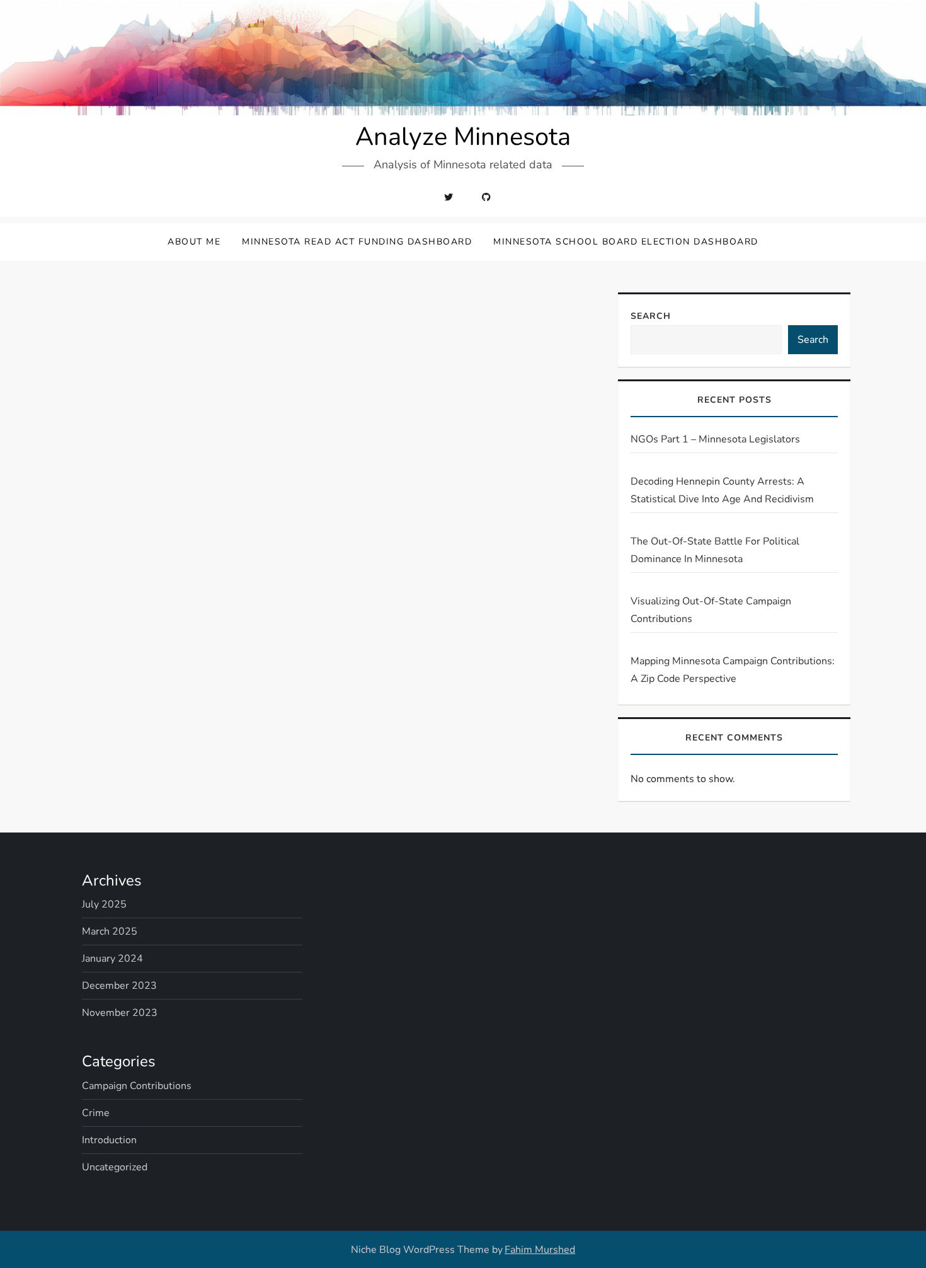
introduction (109, 1140)
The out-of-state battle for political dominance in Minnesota (715, 550)
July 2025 (104, 904)
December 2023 (119, 986)
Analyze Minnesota (463, 137)
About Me (194, 242)
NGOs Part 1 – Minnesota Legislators (715, 439)
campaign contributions (136, 1086)
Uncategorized (114, 1167)
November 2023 (119, 1013)
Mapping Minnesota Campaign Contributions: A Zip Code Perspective (733, 670)
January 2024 (112, 958)
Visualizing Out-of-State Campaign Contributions (711, 610)
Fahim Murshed (540, 1250)
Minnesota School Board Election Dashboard (625, 242)
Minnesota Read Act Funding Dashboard (357, 242)
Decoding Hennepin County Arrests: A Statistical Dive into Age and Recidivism (722, 490)
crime (96, 1113)
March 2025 (109, 931)
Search (651, 316)
